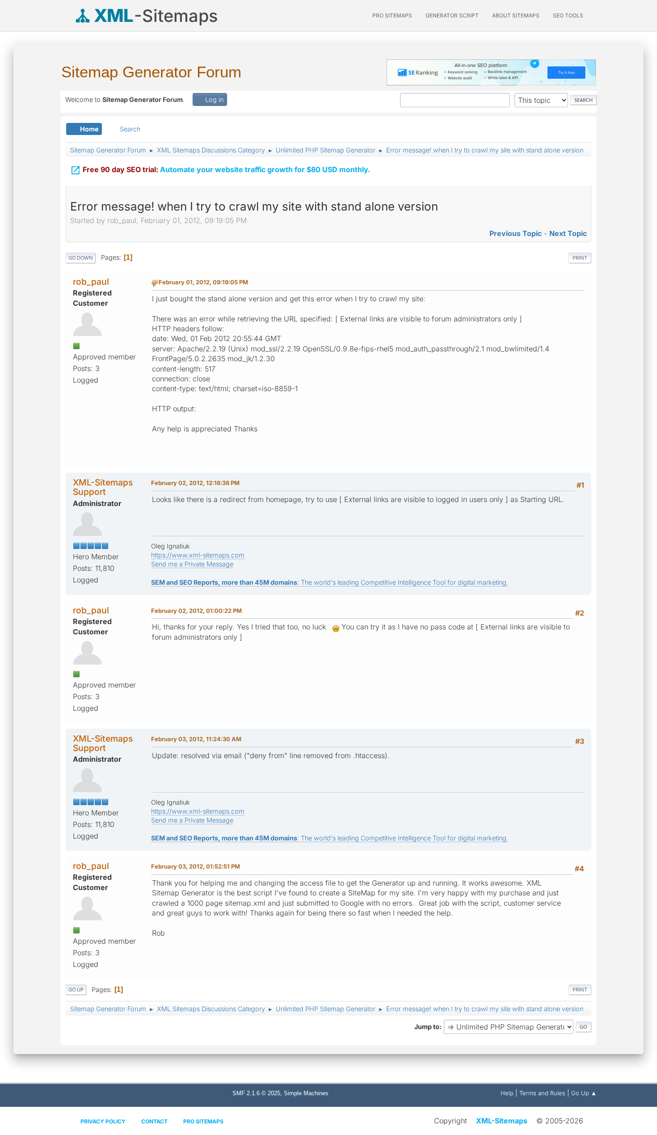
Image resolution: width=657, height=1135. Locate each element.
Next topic (568, 233)
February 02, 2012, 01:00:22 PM (196, 610)
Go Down (80, 258)
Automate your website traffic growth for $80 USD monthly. (220, 170)
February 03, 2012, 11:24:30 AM (196, 739)
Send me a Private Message (192, 564)
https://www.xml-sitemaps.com (197, 555)
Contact (154, 1121)
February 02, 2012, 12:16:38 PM (195, 482)
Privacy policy (103, 1121)
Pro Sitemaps (203, 1121)
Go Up (76, 990)
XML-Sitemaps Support (103, 487)
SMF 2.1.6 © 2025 (256, 1093)
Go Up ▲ (584, 1093)
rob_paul (91, 281)
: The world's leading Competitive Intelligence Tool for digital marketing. (329, 582)
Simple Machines (306, 1093)
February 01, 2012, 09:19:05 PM (203, 282)
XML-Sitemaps (501, 1120)
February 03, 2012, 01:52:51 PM (195, 866)
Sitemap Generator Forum (151, 71)
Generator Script (452, 15)
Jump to (426, 1026)
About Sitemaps (515, 15)
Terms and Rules (542, 1093)
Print (580, 258)
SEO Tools (568, 15)
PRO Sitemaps (392, 15)
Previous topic (515, 233)
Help (507, 1093)
